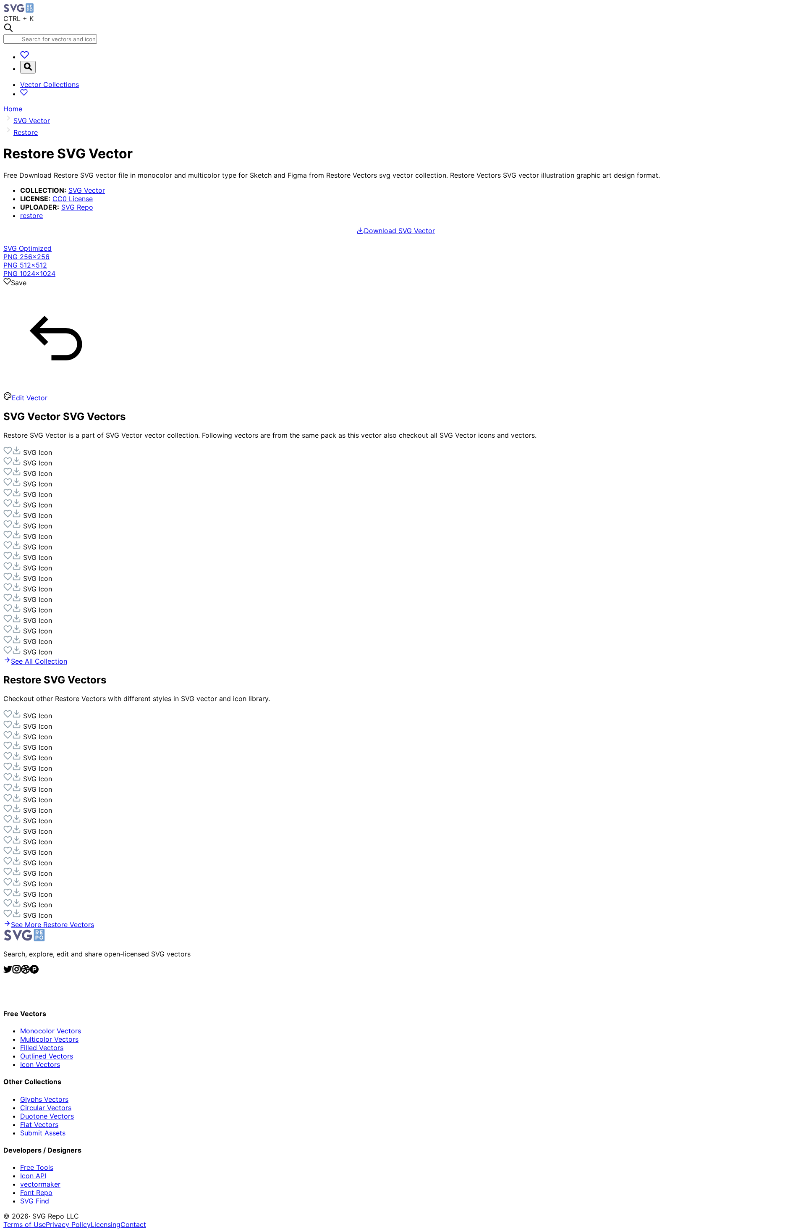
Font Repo (36, 1192)
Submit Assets (42, 1133)
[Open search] (28, 67)
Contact (133, 1224)
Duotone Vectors (47, 1116)
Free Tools (36, 1167)
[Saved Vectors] (24, 57)
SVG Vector (86, 190)
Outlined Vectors (46, 1056)
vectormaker (40, 1184)
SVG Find (34, 1201)
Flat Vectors (39, 1124)
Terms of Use (24, 1224)
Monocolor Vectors (50, 1031)
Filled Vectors (41, 1047)
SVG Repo (77, 207)
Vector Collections (49, 84)
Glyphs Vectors (44, 1099)
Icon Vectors (40, 1064)
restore (31, 215)
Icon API (33, 1176)
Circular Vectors (45, 1107)
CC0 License (72, 198)
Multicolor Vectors (49, 1039)
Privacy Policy (68, 1224)
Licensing (105, 1224)
